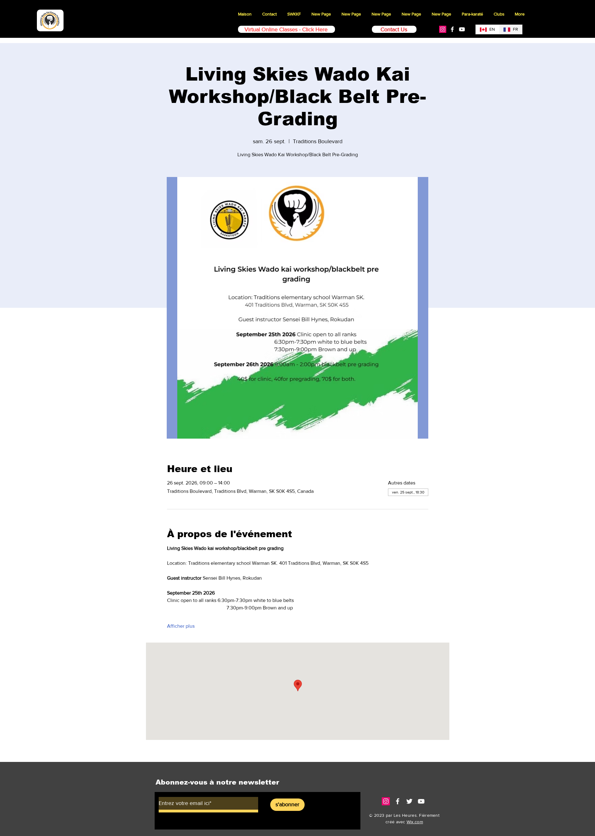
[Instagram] (442, 29)
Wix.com (415, 821)
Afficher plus (181, 626)
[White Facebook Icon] (452, 29)
